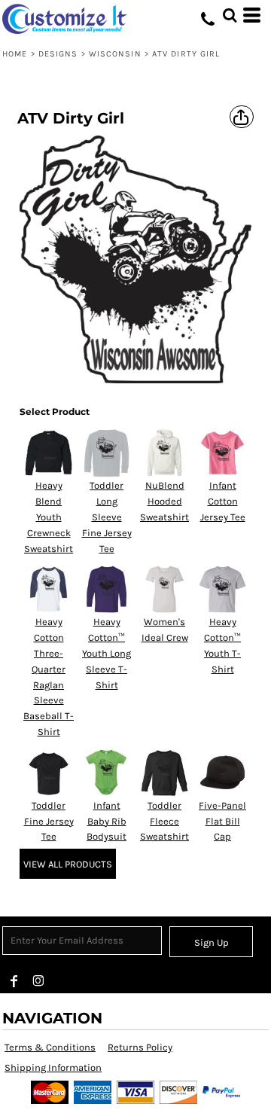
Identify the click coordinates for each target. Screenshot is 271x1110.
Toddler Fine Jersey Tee (49, 821)
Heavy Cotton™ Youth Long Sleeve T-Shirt (106, 653)
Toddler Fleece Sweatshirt (164, 821)
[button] (229, 15)
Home (14, 54)
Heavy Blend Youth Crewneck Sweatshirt (48, 516)
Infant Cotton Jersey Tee (222, 501)
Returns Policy (140, 1047)
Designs (58, 54)
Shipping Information (53, 1067)
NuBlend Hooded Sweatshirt (164, 501)
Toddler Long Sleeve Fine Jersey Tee (107, 516)
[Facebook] (14, 981)
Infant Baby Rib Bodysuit (106, 821)
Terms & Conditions (50, 1047)
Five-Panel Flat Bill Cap (222, 821)
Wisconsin (115, 54)
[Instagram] (38, 981)
